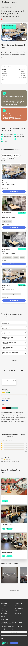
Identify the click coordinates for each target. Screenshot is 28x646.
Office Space (18, 611)
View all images (8, 38)
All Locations (3, 6)
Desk (3, 180)
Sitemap (3, 616)
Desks (16, 605)
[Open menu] (25, 2)
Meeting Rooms (19, 608)
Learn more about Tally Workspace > (13, 103)
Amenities (11, 158)
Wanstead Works (7, 552)
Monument (3, 605)
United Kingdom (5, 611)
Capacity (3, 158)
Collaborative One (7, 524)
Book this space (14, 191)
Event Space (18, 613)
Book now (14, 643)
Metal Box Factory (7, 497)
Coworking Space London (12, 6)
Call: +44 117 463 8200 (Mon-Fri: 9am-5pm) (12, 626)
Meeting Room (6, 212)
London (3, 608)
